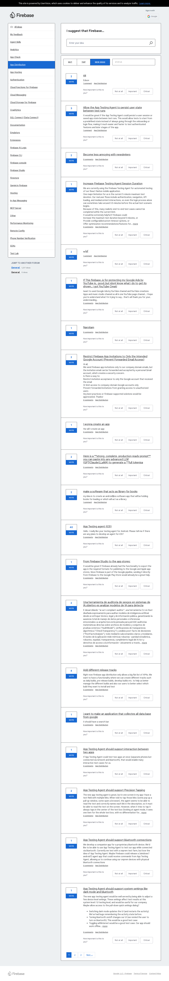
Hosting (14, 193)
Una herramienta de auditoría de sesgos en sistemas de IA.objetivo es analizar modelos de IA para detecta (116, 604)
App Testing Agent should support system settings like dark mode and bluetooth (115, 890)
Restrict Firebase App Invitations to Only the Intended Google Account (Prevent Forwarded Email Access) (115, 358)
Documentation (17, 125)
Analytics (14, 49)
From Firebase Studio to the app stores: (106, 561)
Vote (71, 82)
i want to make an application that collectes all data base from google (117, 715)
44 (84, 75)
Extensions (15, 140)
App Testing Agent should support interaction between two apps (116, 751)
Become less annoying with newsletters (106, 154)
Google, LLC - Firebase (122, 973)
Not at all (120, 92)
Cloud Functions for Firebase (24, 87)
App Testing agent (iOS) (97, 526)
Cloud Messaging (18, 95)
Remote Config (17, 231)
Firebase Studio (17, 170)
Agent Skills (15, 42)
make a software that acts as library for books (110, 491)
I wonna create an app (96, 424)
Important (133, 92)
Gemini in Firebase (18, 185)
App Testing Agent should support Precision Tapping (114, 790)
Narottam (88, 327)
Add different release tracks (100, 670)
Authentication (17, 80)
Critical (148, 92)
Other (13, 215)
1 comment (87, 83)
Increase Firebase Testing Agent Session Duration (112, 183)
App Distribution (17, 64)
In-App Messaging (18, 200)
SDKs (12, 246)
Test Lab (14, 253)
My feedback (16, 34)
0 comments (88, 159)
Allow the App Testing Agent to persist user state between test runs (112, 109)
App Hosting (16, 72)
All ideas (18, 27)
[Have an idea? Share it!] (22, 15)
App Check (15, 57)
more (135, 224)
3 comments (88, 537)
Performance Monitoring (21, 223)
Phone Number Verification (22, 238)
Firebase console (18, 163)
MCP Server (15, 208)
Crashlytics (15, 110)
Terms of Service (140, 973)
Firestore (14, 178)
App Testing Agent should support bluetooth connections (117, 840)
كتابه (85, 251)
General (15, 267)
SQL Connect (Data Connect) (24, 117)
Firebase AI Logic (18, 147)
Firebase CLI (16, 155)
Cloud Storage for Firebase (23, 102)
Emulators (15, 132)
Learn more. (145, 3)
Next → (89, 955)
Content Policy (155, 973)
